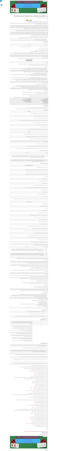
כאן (30, 36)
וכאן (35, 50)
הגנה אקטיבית (45, 431)
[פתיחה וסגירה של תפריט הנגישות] (1, 5)
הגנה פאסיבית (41, 431)
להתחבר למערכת (45, 434)
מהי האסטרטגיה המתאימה (27, 431)
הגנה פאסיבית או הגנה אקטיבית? (35, 431)
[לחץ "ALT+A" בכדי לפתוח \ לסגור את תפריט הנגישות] (1, 1)
